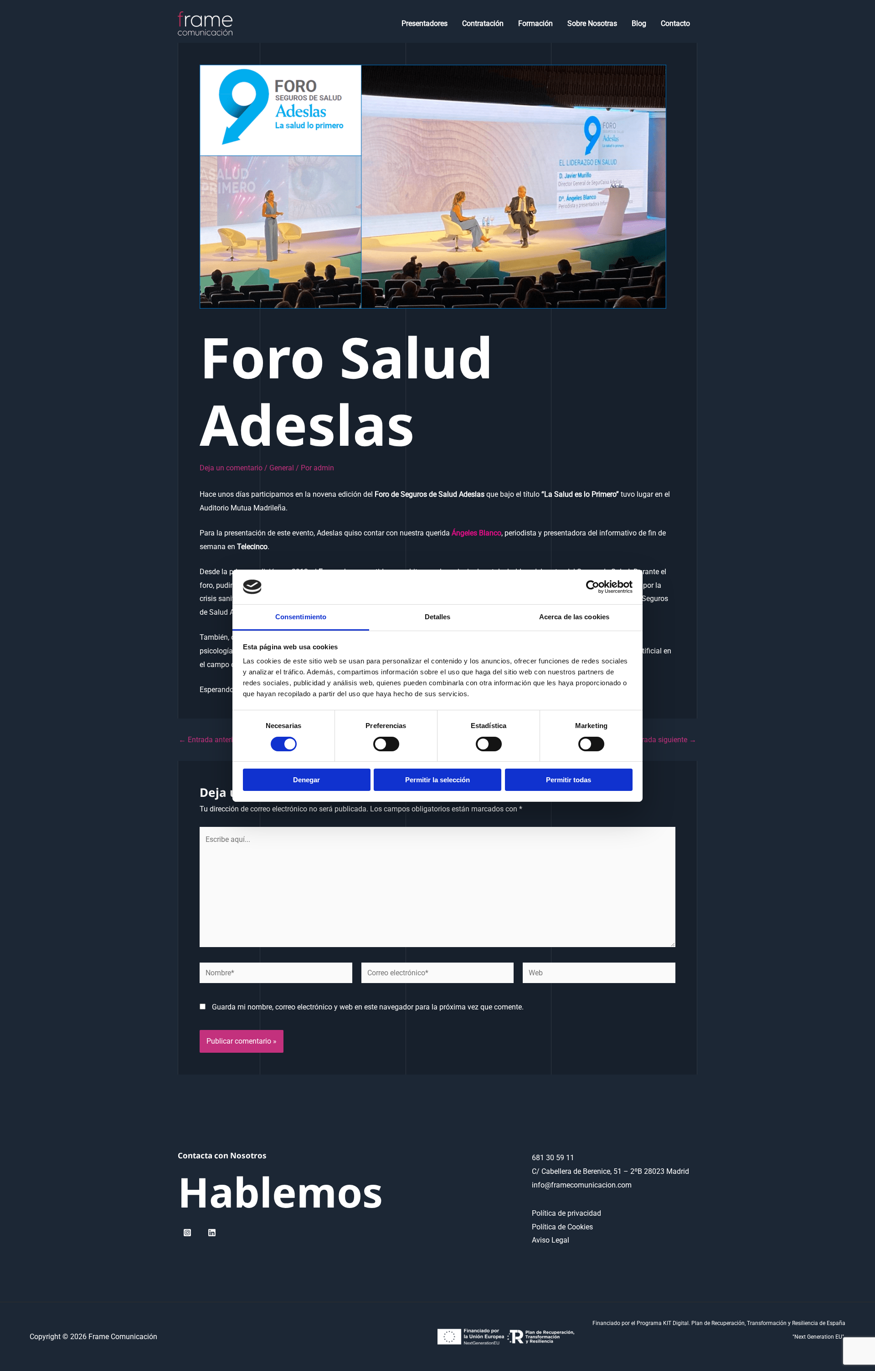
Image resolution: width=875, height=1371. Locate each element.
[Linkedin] (211, 1232)
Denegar (306, 780)
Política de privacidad (566, 1213)
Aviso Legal (550, 1240)
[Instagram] (187, 1232)
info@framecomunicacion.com (582, 1185)
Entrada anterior (209, 740)
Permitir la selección (437, 780)
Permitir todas (568, 780)
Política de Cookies (562, 1227)
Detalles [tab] (438, 617)
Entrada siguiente (663, 740)
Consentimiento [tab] (300, 617)
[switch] (386, 744)
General (281, 468)
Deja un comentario (231, 468)
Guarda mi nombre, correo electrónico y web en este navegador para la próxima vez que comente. (368, 1007)
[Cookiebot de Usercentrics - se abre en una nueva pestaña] (593, 587)
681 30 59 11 (553, 1157)
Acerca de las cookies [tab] (574, 617)
